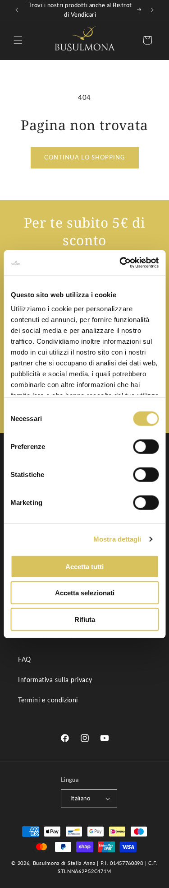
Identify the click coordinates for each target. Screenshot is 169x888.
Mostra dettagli (117, 539)
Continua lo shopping (84, 157)
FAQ (24, 659)
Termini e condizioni (48, 700)
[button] (18, 40)
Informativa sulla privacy (55, 679)
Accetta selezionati (84, 593)
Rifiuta (84, 619)
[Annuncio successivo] (152, 10)
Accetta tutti (84, 566)
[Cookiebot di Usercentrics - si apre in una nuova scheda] (120, 263)
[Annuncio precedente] (17, 10)
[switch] (146, 446)
